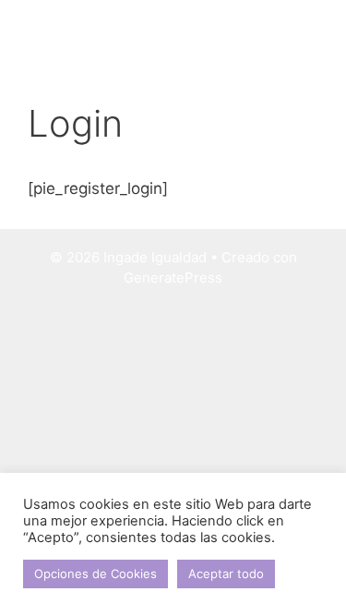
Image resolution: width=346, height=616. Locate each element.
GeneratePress (173, 277)
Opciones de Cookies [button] (95, 573)
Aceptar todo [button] (226, 573)
